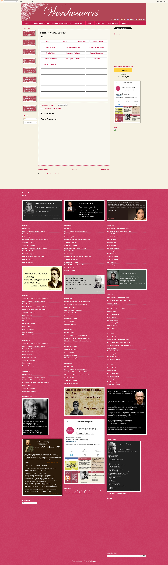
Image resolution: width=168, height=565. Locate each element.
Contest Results (98, 41)
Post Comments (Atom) (54, 174)
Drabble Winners (112, 242)
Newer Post (43, 169)
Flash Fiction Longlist (29, 366)
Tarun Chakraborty (50, 64)
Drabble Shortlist (27, 259)
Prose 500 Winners (28, 304)
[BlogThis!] (61, 105)
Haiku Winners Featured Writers (117, 309)
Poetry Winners (111, 371)
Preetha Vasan (50, 53)
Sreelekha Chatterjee (73, 47)
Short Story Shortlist (28, 242)
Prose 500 (100, 23)
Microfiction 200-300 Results (73, 310)
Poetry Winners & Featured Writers (33, 231)
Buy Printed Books (41, 23)
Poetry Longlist (27, 237)
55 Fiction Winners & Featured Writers (34, 309)
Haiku (123, 23)
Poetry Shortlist (27, 234)
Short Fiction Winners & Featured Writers (77, 256)
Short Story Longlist (28, 245)
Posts (27, 119)
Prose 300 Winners (112, 237)
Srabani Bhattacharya (96, 47)
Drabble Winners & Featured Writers (34, 256)
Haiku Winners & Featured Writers (75, 248)
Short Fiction (82, 41)
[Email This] (59, 105)
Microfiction (113, 23)
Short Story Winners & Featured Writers (35, 240)
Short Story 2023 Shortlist (53, 108)
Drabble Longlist (27, 262)
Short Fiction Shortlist (71, 259)
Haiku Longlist (68, 254)
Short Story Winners (113, 373)
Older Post (105, 169)
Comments (28, 122)
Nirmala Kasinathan (96, 53)
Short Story (79, 23)
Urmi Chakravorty (51, 59)
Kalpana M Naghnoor (73, 53)
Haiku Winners (111, 240)
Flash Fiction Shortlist (29, 357)
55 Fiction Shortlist (28, 321)
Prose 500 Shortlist (28, 251)
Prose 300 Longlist (112, 259)
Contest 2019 (68, 228)
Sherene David (51, 47)
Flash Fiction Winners (29, 349)
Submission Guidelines (61, 23)
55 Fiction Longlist (28, 335)
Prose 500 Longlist (28, 254)
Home (27, 23)
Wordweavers (26, 196)
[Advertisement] (28, 156)
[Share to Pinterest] (66, 105)
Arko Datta (96, 59)
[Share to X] (63, 105)
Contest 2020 (26, 228)
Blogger (93, 561)
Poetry (90, 23)
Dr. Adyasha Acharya (73, 59)
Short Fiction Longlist (71, 262)
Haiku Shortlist (69, 251)
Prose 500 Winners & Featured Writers (34, 248)
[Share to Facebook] (65, 105)
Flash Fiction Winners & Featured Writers (35, 383)
